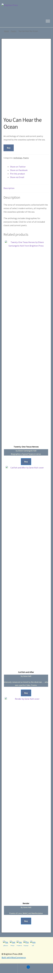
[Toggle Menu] (48, 21)
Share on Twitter (18, 166)
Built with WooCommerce (14, 957)
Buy (8, 147)
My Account (9, 968)
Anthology (17, 158)
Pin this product (17, 173)
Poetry (13, 31)
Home (6, 31)
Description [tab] (9, 188)
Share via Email (17, 177)
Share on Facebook (18, 170)
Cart (23, 966)
